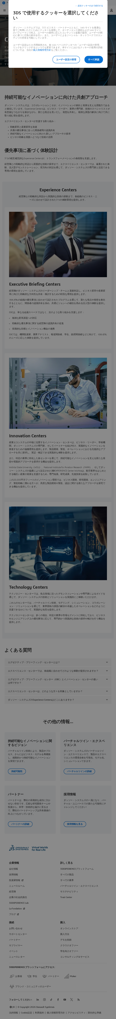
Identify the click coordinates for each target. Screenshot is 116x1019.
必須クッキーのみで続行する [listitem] (90, 6)
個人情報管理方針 (42, 50)
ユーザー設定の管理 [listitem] (66, 59)
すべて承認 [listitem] (93, 59)
